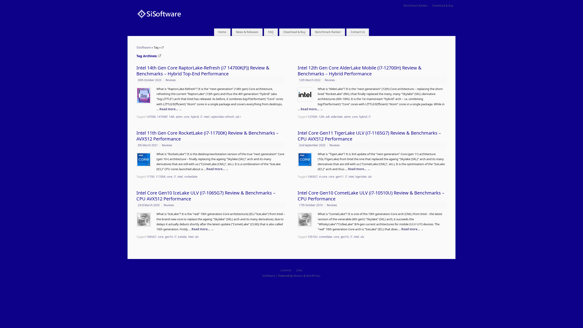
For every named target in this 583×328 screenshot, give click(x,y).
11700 (150, 176)
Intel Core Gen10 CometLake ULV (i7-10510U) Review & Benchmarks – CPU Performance (371, 196)
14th (171, 116)
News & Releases (247, 32)
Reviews (171, 80)
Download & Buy (442, 5)
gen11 (340, 176)
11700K (160, 176)
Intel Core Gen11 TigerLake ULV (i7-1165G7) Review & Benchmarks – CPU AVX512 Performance (369, 136)
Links (299, 270)
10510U (313, 236)
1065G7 (313, 176)
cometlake (325, 236)
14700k (151, 116)
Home (222, 32)
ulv (370, 176)
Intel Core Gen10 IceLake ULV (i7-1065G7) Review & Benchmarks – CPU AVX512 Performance (205, 196)
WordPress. (313, 275)
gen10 (169, 236)
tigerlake (361, 176)
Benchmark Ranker (416, 5)
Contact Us (358, 32)
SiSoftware (143, 47)
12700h (312, 116)
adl (328, 116)
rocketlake (190, 176)
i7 (201, 116)
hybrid (195, 116)
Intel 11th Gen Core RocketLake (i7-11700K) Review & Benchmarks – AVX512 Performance (207, 136)
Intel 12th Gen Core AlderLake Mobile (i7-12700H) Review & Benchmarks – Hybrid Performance (360, 71)
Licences (286, 270)
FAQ (271, 32)
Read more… (170, 109)
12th (321, 116)
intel (206, 116)
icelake (182, 236)
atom (179, 116)
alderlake (337, 116)
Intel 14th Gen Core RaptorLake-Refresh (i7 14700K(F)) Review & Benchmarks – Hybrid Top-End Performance (202, 71)
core (186, 116)
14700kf (162, 116)
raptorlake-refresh (222, 116)
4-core (323, 176)
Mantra (298, 275)
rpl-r (238, 116)
